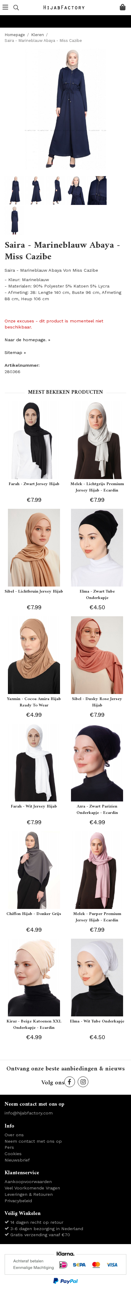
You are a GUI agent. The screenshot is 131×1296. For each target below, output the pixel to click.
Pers (9, 1147)
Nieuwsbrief (17, 1160)
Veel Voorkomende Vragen (32, 1187)
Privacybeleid (18, 1200)
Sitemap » (15, 352)
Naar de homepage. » (27, 339)
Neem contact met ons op (33, 1141)
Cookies (13, 1153)
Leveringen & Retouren (29, 1194)
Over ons (14, 1134)
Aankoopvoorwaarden (28, 1181)
